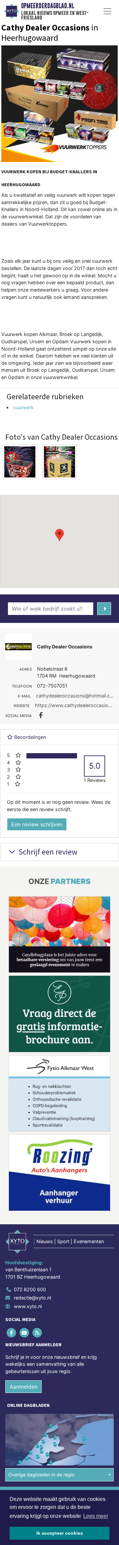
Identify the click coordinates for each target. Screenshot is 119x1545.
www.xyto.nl (28, 1306)
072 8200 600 (30, 1289)
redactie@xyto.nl (32, 1297)
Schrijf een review (47, 852)
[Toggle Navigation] (107, 11)
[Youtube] (24, 1332)
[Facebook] (11, 1332)
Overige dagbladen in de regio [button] (41, 1474)
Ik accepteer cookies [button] (59, 1533)
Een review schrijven (36, 824)
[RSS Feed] (37, 1332)
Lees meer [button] (95, 1516)
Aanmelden (23, 1386)
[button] (59, 535)
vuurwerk (23, 407)
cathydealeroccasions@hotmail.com (76, 695)
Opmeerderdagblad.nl (47, 6)
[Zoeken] (104, 608)
